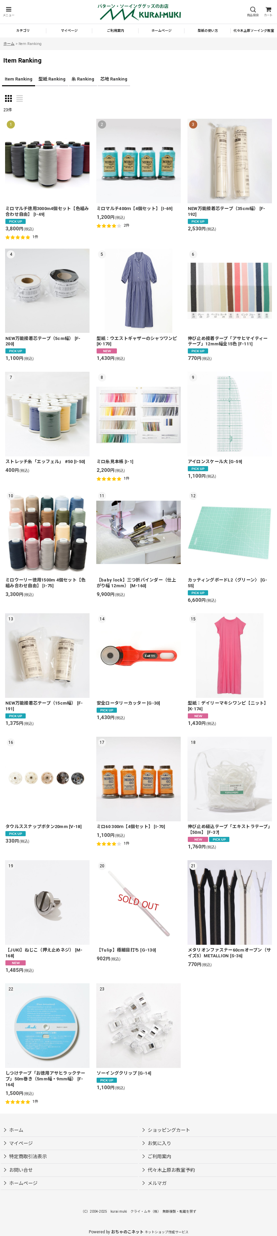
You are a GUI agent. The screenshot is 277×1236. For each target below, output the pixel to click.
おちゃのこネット (127, 1232)
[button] (8, 12)
